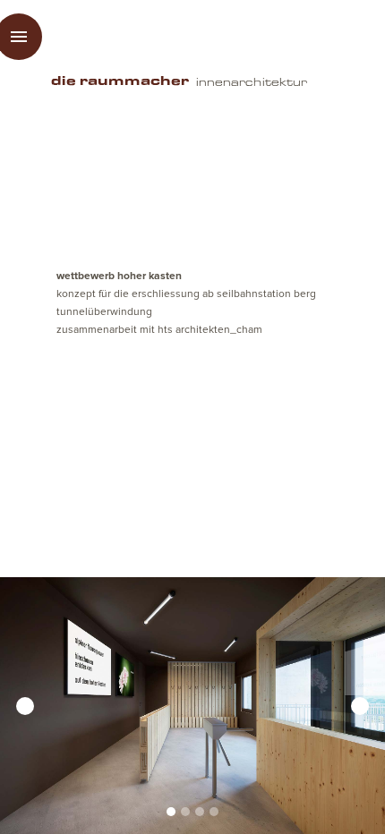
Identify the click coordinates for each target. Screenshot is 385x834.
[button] (36, 705)
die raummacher (120, 81)
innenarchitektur (251, 82)
